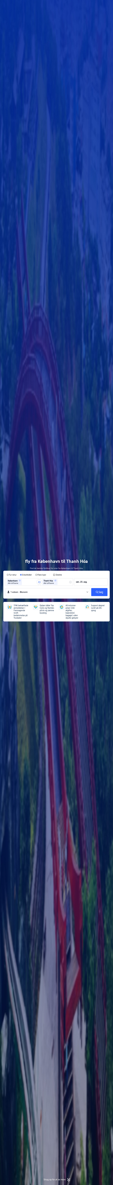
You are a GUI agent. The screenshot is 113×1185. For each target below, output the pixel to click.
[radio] (12, 575)
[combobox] (23, 582)
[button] (89, 4)
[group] (22, 582)
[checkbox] (57, 575)
